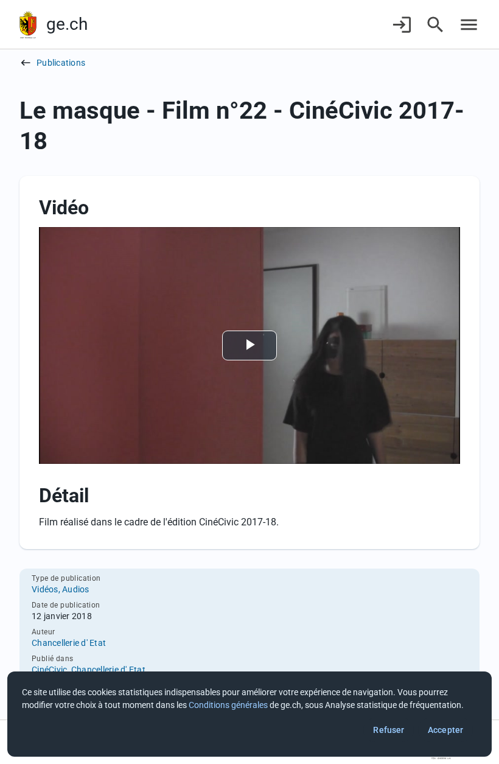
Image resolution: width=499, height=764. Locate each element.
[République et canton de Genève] (28, 24)
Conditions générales (228, 705)
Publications (61, 63)
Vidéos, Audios (60, 589)
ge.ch (67, 24)
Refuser (388, 730)
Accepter (445, 730)
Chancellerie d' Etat (69, 643)
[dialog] (249, 714)
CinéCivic (49, 670)
